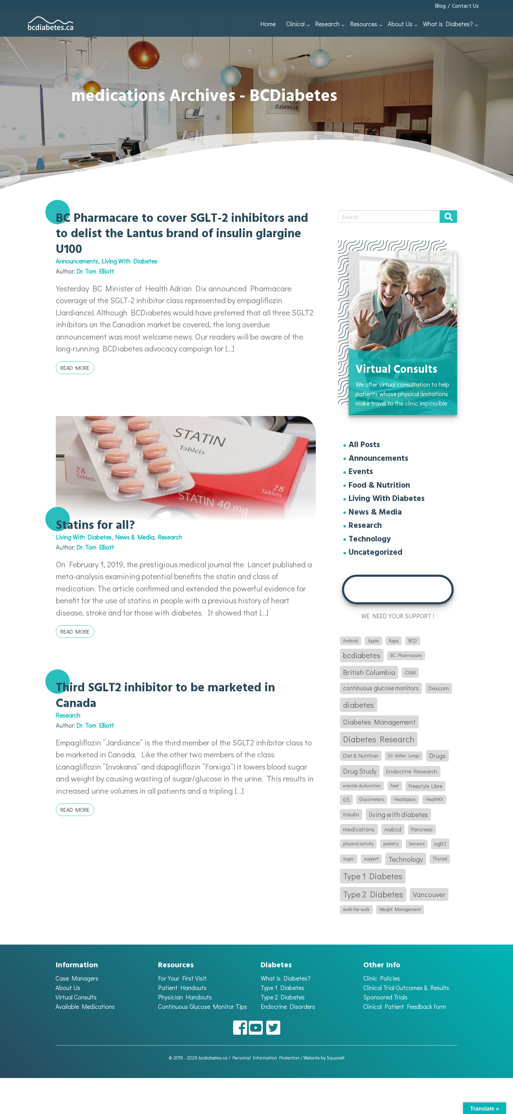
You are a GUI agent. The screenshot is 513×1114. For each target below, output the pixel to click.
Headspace (405, 799)
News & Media (134, 537)
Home (268, 24)
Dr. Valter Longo (403, 755)
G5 (346, 799)
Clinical (295, 24)
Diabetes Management (379, 722)
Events (361, 472)
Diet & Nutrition (360, 755)
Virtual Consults (76, 997)
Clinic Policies (381, 978)
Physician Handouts (185, 997)
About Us (400, 24)
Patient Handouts (182, 987)
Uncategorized (375, 553)
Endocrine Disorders (288, 1006)
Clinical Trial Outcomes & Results (406, 987)
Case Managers (76, 978)
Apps (394, 641)
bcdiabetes (361, 655)
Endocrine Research (411, 771)
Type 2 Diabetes (373, 894)
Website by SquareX (323, 1057)
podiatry (391, 843)
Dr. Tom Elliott (95, 271)
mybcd (393, 829)
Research (327, 24)
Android (350, 641)
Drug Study (360, 771)
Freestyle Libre (425, 785)
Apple (373, 641)
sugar (348, 858)
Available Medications (85, 1006)
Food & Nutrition (379, 486)
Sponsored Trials (385, 997)
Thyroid (440, 858)
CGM (410, 672)
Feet (395, 785)
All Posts (364, 445)
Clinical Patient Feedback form (404, 1006)
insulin (351, 814)
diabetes (358, 704)
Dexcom (439, 688)
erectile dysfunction (362, 785)
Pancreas (422, 829)
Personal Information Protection (265, 1057)
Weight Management (400, 909)
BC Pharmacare (406, 655)
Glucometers (371, 799)
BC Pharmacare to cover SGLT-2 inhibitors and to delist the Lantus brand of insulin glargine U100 (182, 234)
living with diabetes (398, 814)
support (371, 858)
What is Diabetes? (448, 24)
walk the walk (356, 909)
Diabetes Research (378, 739)
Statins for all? (95, 526)
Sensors (416, 843)
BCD (412, 641)
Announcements (77, 261)
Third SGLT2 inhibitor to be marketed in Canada (165, 695)
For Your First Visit (182, 978)
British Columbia (369, 672)
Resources (363, 24)
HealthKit (434, 799)
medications (359, 829)
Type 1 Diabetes (372, 876)
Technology (370, 540)
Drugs (437, 755)
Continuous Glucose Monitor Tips (202, 1006)
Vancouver (429, 894)
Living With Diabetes (129, 261)
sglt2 (440, 843)
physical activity (358, 843)
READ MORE (75, 367)
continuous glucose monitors (381, 688)
